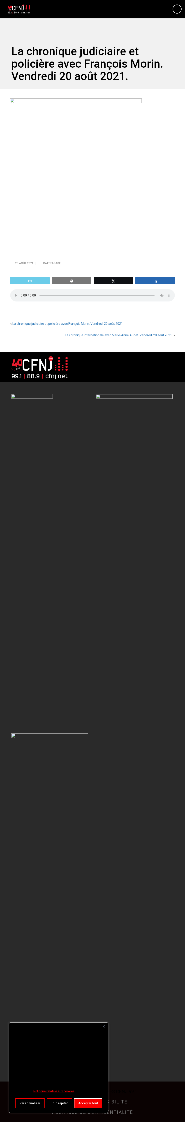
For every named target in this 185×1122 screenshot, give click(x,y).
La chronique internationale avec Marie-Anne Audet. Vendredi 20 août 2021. (119, 335)
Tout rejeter (59, 1103)
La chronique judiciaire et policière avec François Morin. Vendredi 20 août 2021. (67, 323)
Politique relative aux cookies (53, 1091)
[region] (58, 1067)
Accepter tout (88, 1103)
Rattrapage (52, 263)
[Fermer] (103, 1026)
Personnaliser (30, 1103)
